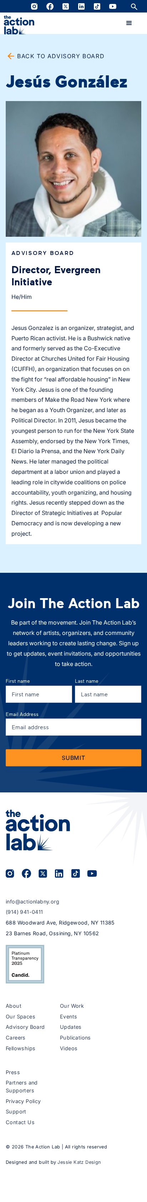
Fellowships (20, 1048)
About (13, 1006)
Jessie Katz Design (79, 1162)
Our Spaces (20, 1016)
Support (16, 1111)
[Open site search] (134, 6)
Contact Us (20, 1122)
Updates (71, 1027)
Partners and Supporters (22, 1086)
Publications (75, 1038)
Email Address (22, 714)
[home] (19, 25)
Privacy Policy (23, 1101)
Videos (68, 1048)
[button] (129, 23)
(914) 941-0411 (24, 912)
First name (18, 681)
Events (68, 1016)
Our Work (72, 1006)
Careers (16, 1038)
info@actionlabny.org (32, 901)
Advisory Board (25, 1027)
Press (13, 1072)
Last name (86, 681)
